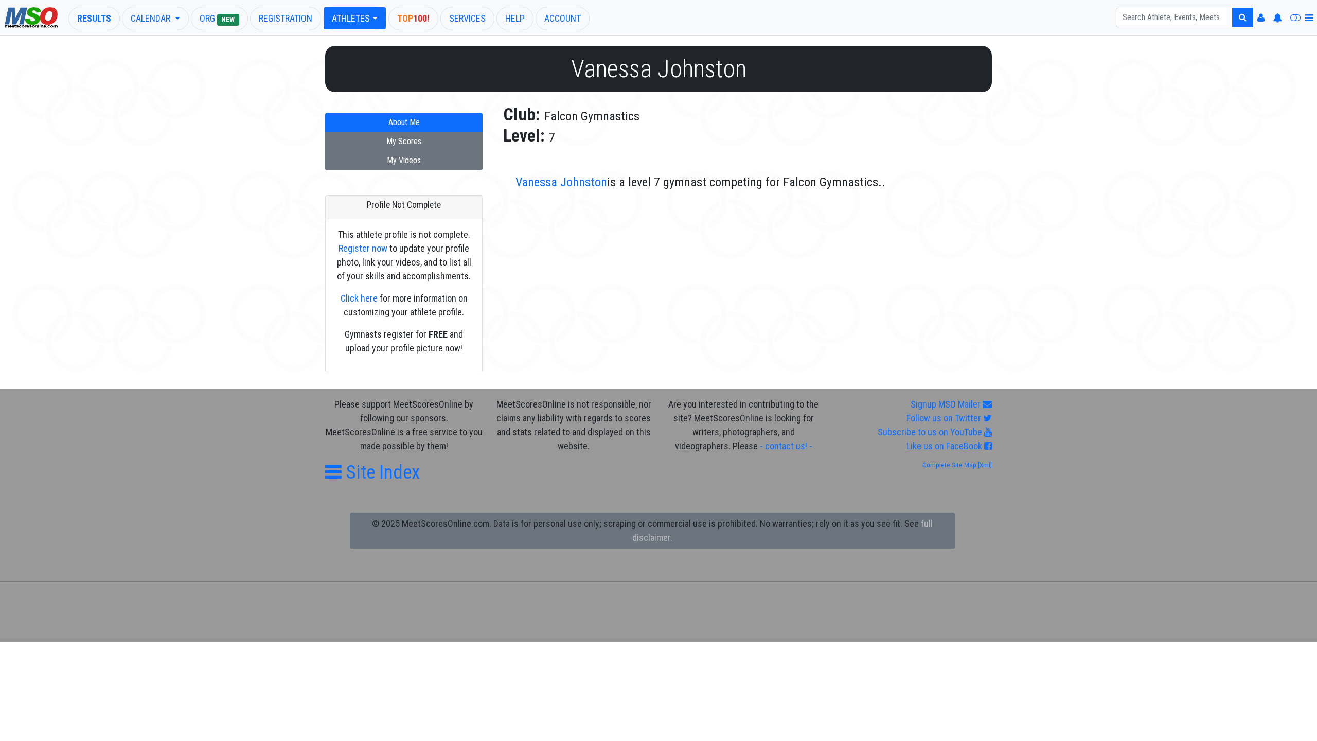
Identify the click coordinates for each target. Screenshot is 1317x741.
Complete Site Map (949, 465)
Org (217, 18)
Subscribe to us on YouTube (931, 432)
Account (562, 18)
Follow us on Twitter (944, 418)
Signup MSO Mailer (947, 404)
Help (515, 18)
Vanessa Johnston (561, 182)
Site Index (381, 472)
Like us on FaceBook (945, 445)
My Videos (404, 160)
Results (94, 18)
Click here (359, 298)
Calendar (151, 18)
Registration (285, 18)
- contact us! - (786, 445)
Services (467, 18)
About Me (404, 122)
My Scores (403, 141)
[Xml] (984, 465)
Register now (363, 248)
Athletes (351, 18)
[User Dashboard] (1261, 18)
